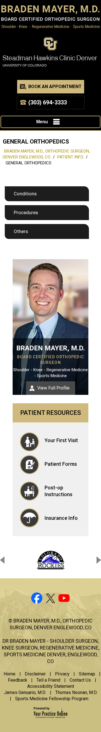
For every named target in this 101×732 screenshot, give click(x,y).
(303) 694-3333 (47, 102)
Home (9, 674)
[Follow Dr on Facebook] (36, 599)
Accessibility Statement (50, 686)
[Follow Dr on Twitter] (50, 599)
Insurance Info (61, 518)
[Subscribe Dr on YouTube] (65, 599)
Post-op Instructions (58, 491)
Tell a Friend (48, 680)
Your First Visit (61, 440)
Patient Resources (50, 412)
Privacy (62, 674)
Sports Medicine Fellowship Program (51, 698)
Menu (42, 121)
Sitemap (87, 674)
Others (21, 231)
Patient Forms (61, 464)
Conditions (25, 193)
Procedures (26, 212)
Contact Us (80, 680)
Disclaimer (35, 674)
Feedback (17, 680)
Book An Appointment (55, 86)
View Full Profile (53, 388)
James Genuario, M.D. (25, 692)
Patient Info (70, 157)
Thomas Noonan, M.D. (76, 692)
